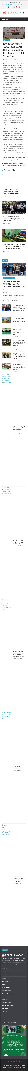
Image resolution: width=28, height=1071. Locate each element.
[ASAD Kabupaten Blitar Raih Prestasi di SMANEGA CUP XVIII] (6, 767)
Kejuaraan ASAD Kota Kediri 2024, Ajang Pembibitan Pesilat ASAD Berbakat (19, 367)
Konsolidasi (5, 968)
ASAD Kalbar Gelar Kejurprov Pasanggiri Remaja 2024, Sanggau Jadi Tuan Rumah (18, 541)
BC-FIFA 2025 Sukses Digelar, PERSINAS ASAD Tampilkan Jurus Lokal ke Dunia (13, 164)
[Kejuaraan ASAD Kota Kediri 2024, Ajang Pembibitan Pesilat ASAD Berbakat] (6, 368)
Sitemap (4, 1015)
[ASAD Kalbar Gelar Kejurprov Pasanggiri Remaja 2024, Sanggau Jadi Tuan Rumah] (6, 542)
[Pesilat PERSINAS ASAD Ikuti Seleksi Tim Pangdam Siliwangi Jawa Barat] (14, 202)
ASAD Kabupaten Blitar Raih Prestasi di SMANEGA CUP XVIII (18, 766)
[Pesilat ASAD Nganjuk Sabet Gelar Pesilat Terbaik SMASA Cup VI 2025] (6, 333)
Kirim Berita (5, 1008)
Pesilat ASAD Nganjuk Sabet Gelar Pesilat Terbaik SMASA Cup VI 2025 (18, 332)
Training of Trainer (6, 990)
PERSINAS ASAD (6, 40)
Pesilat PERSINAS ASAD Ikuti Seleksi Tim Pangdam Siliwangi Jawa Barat (13, 219)
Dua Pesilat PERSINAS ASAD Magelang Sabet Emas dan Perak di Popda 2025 (14, 285)
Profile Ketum (5, 1018)
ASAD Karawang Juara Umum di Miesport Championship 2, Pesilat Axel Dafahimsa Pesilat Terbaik (19, 309)
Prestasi (12, 278)
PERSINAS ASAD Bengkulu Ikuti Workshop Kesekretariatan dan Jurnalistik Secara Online (14, 246)
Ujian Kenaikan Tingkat (7, 994)
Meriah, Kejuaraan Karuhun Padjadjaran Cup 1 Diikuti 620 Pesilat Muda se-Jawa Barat (19, 879)
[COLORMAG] (13, 954)
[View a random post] (24, 19)
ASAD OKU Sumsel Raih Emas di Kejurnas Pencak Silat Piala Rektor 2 (19, 321)
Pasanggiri (4, 972)
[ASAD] (3, 19)
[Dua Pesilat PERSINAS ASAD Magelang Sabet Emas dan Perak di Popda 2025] (14, 269)
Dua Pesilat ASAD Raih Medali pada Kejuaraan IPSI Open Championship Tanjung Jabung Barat (19, 356)
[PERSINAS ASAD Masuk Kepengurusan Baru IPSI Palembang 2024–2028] (14, 175)
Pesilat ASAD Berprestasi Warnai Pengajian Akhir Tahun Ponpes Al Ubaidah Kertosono (19, 429)
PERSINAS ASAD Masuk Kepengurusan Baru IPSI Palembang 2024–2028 (11, 191)
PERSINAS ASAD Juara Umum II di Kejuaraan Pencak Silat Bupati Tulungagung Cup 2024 (18, 654)
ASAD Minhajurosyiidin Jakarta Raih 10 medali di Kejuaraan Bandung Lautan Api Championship (19, 344)
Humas (14, 59)
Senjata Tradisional (6, 987)
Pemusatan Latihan (7, 975)
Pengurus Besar (6, 978)
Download (4, 1011)
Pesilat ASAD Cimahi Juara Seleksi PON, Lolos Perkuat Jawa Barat (14, 159)
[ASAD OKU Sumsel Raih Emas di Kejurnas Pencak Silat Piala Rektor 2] (6, 322)
